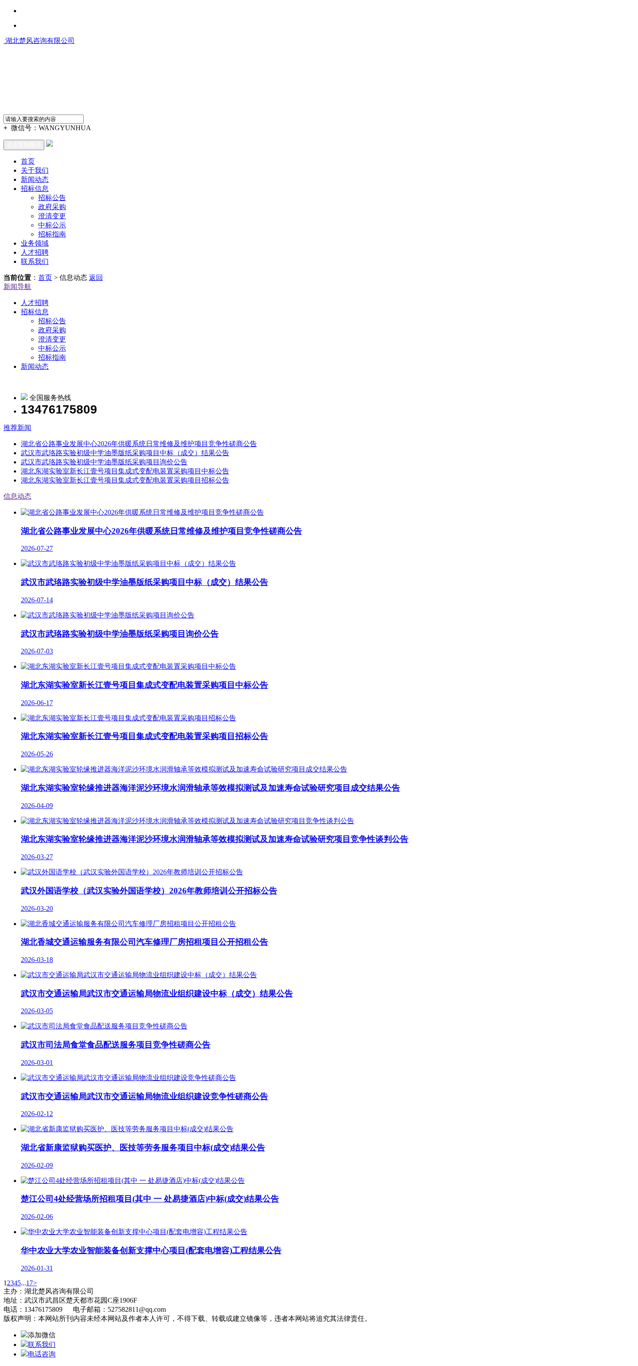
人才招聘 (35, 252)
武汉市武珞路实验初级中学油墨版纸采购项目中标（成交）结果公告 (125, 452)
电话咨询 (42, 1354)
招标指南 (52, 234)
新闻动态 (35, 179)
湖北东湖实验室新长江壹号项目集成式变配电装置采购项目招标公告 (125, 480)
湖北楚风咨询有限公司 (39, 40)
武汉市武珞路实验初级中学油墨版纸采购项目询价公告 (104, 462)
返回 (96, 277)
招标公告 (52, 197)
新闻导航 (17, 286)
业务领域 (35, 243)
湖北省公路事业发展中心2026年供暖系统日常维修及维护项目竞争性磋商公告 (139, 443)
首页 (28, 161)
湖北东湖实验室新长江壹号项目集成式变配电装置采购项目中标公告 (125, 471)
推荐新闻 (17, 427)
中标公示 (52, 225)
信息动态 (17, 496)
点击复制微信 (24, 144)
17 (29, 1283)
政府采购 (52, 206)
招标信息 (35, 188)
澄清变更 (52, 216)
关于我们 (35, 170)
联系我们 (35, 261)
